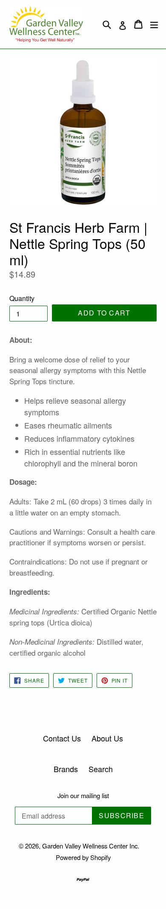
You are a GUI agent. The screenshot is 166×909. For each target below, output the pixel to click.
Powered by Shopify (83, 857)
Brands (66, 768)
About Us (107, 738)
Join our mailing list (83, 795)
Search (101, 768)
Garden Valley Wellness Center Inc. (90, 845)
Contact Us (62, 738)
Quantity (21, 298)
